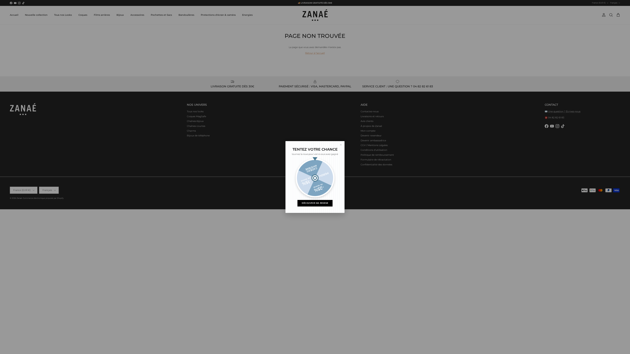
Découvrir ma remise (315, 203)
